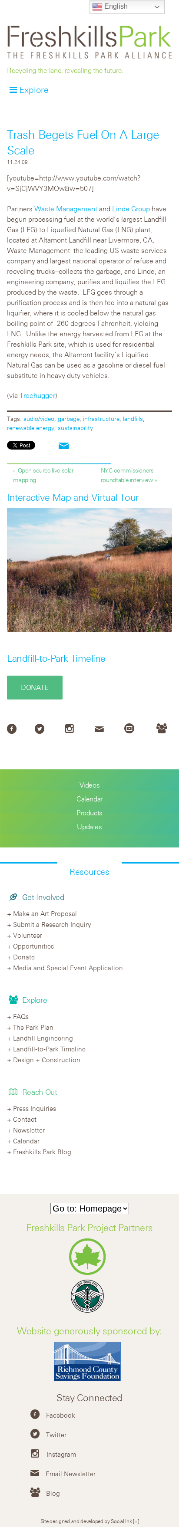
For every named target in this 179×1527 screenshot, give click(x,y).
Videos (90, 785)
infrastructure (101, 418)
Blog (53, 1493)
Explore (34, 90)
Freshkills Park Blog (42, 1152)
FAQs (21, 1016)
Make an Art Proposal (45, 913)
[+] (136, 1520)
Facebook (60, 1415)
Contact (24, 1119)
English (115, 6)
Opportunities (33, 946)
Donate (35, 687)
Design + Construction (46, 1060)
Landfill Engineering (43, 1038)
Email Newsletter (71, 1474)
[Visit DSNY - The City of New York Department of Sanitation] (89, 1312)
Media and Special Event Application (68, 968)
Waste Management (65, 208)
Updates (89, 826)
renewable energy (30, 427)
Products (89, 812)
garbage (69, 418)
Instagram (61, 1454)
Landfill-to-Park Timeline (56, 658)
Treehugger (37, 395)
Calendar (89, 799)
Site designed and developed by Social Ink (86, 1520)
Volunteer (27, 935)
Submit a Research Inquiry (52, 924)
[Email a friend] (64, 446)
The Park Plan (33, 1027)
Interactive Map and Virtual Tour (73, 497)
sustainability (75, 427)
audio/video (38, 418)
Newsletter (29, 1130)
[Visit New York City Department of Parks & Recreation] (89, 1273)
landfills (133, 418)
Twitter (56, 1434)
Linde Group (131, 208)
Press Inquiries (34, 1108)
